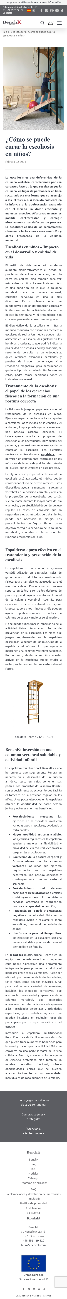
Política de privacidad (33, 1203)
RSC (33, 1168)
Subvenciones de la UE (33, 1279)
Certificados (33, 1208)
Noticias (33, 1173)
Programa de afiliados (33, 1182)
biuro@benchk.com (33, 1245)
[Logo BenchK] (12, 22)
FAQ (33, 1189)
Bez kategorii (18, 31)
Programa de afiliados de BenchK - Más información (34, 2)
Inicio (6, 31)
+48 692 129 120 (33, 1240)
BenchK (33, 1159)
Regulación (34, 1198)
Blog (33, 1164)
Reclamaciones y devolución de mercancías (33, 1194)
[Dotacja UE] (33, 1263)
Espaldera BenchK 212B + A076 (33, 736)
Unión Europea (34, 1275)
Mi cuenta (33, 1212)
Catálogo (33, 1178)
